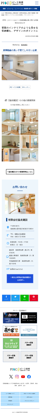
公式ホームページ (16, 269)
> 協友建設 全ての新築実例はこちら (20, 172)
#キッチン (26, 87)
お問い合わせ (29, 397)
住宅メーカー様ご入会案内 (29, 393)
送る (24, 299)
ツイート (15, 299)
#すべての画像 (15, 87)
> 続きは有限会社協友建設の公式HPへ (21, 278)
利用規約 (10, 400)
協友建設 (24, 45)
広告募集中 (23, 310)
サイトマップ (10, 404)
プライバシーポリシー (29, 400)
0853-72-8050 (20, 234)
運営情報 (10, 397)
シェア (6, 299)
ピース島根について (10, 393)
